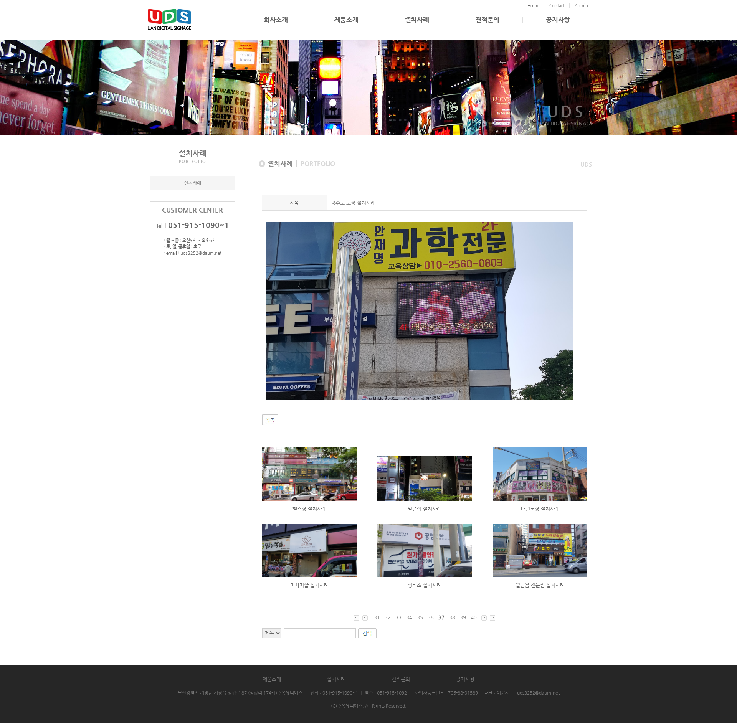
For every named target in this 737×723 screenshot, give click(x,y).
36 (431, 617)
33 (398, 617)
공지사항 (558, 20)
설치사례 (417, 20)
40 (474, 617)
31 (377, 617)
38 (452, 617)
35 (420, 617)
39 (463, 617)
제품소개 (346, 20)
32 (388, 617)
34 (409, 617)
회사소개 (276, 20)
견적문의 (487, 20)
